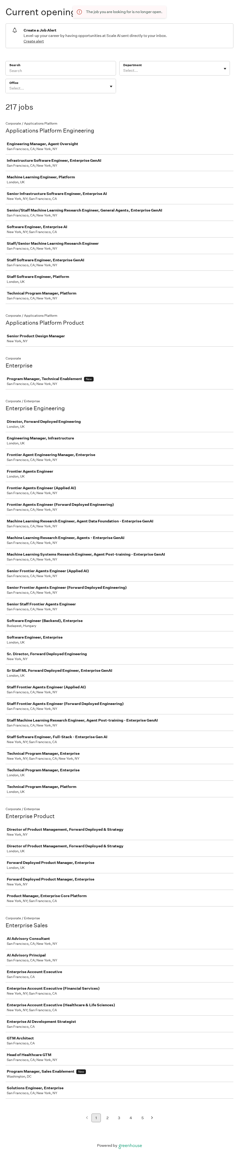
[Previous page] (87, 1118)
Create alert (34, 41)
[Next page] (152, 1118)
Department (132, 65)
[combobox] (123, 70)
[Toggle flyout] (225, 69)
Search (14, 65)
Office (13, 83)
